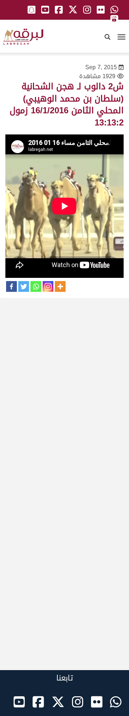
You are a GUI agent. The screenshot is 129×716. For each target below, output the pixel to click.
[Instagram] (48, 286)
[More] (60, 286)
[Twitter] (23, 286)
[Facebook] (11, 286)
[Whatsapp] (35, 286)
